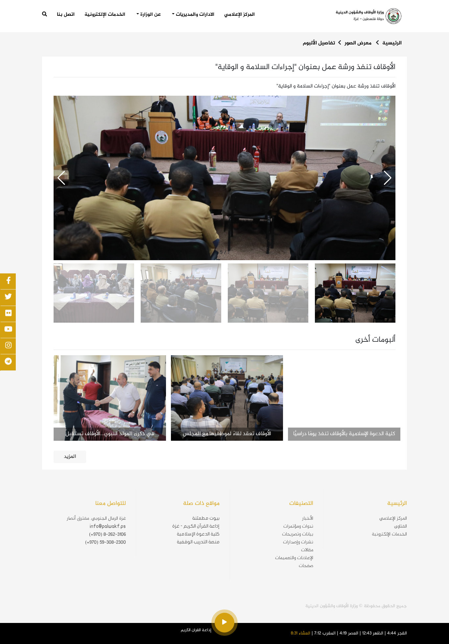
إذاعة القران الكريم (196, 630)
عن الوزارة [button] (150, 15)
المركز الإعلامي (239, 14)
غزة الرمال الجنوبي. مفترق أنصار (96, 518)
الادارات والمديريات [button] (194, 15)
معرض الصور (357, 43)
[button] (61, 178)
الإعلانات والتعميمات (294, 558)
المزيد (70, 456)
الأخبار (307, 518)
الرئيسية (392, 43)
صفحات (306, 566)
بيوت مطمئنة (206, 518)
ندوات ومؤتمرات (298, 526)
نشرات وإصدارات (298, 542)
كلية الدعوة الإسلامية (198, 534)
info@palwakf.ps (108, 526)
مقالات (307, 550)
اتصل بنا (66, 15)
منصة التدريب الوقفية (198, 541)
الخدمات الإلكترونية (104, 15)
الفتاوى (400, 526)
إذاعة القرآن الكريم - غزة (196, 526)
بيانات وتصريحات (297, 534)
